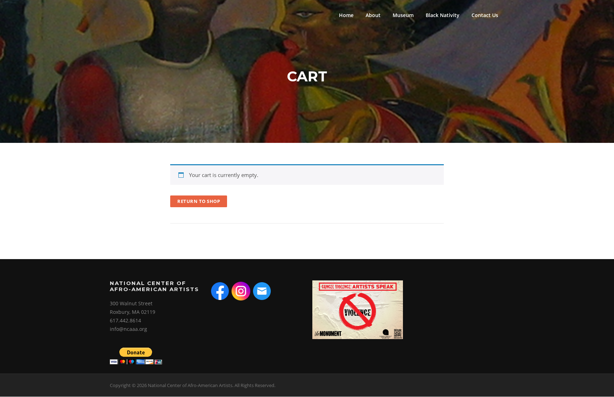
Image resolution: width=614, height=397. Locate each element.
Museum (403, 15)
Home (346, 15)
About (373, 15)
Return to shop (198, 201)
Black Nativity (442, 15)
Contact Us (485, 15)
